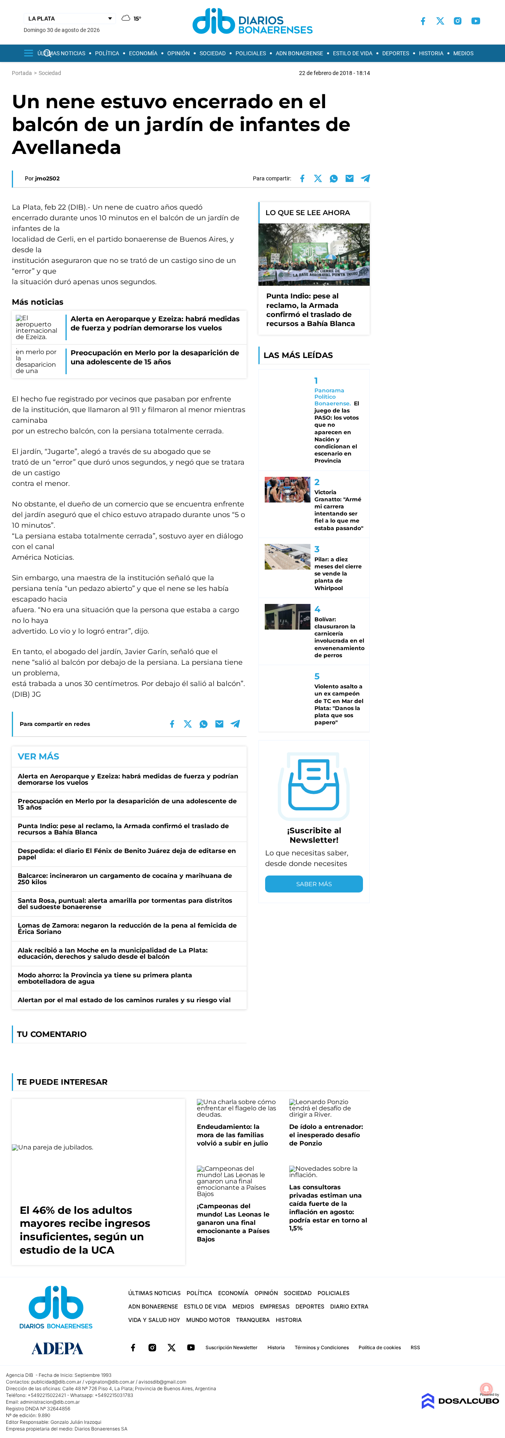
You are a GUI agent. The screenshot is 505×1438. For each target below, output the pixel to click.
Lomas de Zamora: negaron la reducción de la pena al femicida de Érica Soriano (127, 929)
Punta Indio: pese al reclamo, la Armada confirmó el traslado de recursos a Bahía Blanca (123, 829)
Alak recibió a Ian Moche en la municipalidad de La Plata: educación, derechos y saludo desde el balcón (113, 953)
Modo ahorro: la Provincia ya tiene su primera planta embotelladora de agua (105, 978)
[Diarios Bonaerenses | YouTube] (475, 21)
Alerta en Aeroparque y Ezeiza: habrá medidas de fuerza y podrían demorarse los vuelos (128, 779)
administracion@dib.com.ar (50, 1402)
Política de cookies (380, 1347)
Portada (22, 73)
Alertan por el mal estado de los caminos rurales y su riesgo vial (124, 1000)
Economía (143, 53)
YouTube (191, 1347)
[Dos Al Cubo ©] (460, 1407)
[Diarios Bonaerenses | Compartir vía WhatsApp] (334, 178)
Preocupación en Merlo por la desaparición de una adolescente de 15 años (127, 804)
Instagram (152, 1347)
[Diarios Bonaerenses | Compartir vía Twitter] (318, 178)
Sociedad (213, 53)
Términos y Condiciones (322, 1347)
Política (107, 53)
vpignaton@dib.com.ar (110, 1382)
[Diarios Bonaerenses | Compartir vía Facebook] (302, 178)
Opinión (178, 53)
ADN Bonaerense (299, 53)
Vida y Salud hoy (154, 1319)
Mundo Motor (208, 1319)
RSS (415, 1347)
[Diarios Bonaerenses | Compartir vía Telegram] (365, 178)
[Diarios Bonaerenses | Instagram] (457, 21)
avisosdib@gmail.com (162, 1382)
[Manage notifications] (486, 1389)
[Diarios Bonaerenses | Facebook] (423, 21)
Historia (431, 53)
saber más (314, 884)
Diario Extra (349, 1306)
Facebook (133, 1347)
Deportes (395, 53)
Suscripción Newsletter (232, 1347)
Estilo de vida (352, 53)
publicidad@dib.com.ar (56, 1382)
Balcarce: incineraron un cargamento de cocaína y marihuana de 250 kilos (125, 879)
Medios (463, 53)
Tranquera (253, 1319)
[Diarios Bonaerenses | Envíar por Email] (349, 178)
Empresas (275, 1306)
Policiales (251, 53)
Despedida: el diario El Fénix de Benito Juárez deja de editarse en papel (127, 854)
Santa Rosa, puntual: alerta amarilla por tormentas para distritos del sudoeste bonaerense (125, 904)
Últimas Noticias (61, 53)
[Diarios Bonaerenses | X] (440, 21)
